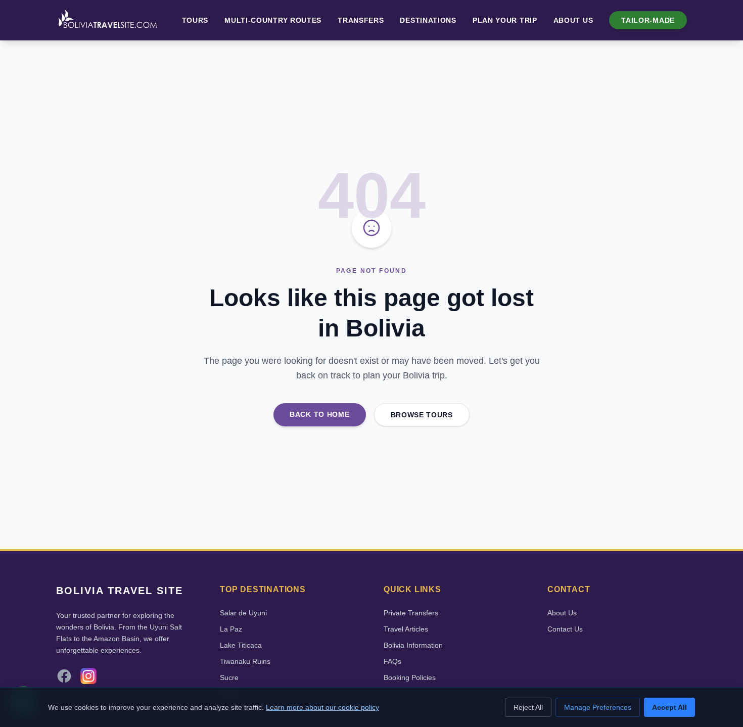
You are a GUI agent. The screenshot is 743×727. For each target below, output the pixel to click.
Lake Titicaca (241, 645)
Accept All (669, 707)
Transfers (361, 20)
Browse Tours (422, 415)
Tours (195, 20)
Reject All (528, 707)
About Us (573, 20)
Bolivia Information (413, 645)
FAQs (392, 661)
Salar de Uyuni (243, 613)
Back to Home (319, 414)
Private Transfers (411, 613)
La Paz (231, 629)
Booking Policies (410, 677)
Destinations (428, 20)
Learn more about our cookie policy (322, 707)
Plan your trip (505, 20)
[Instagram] (88, 676)
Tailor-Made (648, 20)
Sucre (229, 677)
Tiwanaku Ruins (245, 661)
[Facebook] (64, 676)
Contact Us (565, 629)
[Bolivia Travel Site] (107, 20)
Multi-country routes (272, 20)
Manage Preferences (597, 707)
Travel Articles (406, 629)
